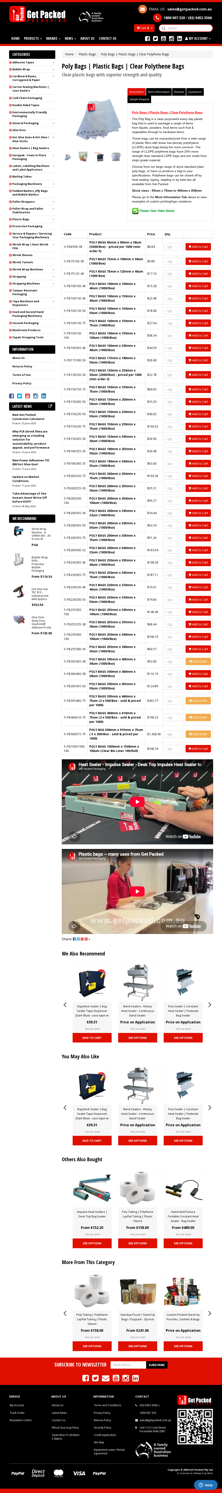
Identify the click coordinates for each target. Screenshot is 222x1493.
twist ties (186, 179)
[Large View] (67, 157)
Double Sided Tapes (25, 105)
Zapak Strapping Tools (28, 337)
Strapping (19, 276)
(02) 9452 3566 (149, 1405)
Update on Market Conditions (25, 479)
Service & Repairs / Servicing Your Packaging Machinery (32, 235)
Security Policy (102, 1427)
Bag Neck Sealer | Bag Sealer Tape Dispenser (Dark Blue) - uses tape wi (92, 1010)
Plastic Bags (20, 219)
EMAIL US (180, 9)
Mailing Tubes (22, 176)
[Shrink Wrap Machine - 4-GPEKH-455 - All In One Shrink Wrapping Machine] (18, 531)
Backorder (199, 661)
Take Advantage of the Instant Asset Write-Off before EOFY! (29, 497)
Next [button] (210, 1004)
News (69, 38)
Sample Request (139, 99)
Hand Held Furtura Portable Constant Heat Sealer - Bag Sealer (183, 1216)
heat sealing (140, 179)
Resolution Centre (21, 1420)
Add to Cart (199, 247)
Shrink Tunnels (22, 262)
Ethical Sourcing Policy (65, 1427)
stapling (166, 179)
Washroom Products (26, 330)
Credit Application (105, 1435)
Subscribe (157, 1365)
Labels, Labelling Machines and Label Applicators (30, 167)
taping (154, 179)
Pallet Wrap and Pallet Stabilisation (27, 210)
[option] (92, 1004)
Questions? (195, 92)
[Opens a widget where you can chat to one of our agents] (206, 1485)
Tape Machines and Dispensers (25, 303)
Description (136, 92)
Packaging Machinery (27, 184)
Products (32, 38)
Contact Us (107, 38)
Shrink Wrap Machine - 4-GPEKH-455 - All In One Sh (41, 534)
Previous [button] (65, 1004)
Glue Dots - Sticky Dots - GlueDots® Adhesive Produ (41, 622)
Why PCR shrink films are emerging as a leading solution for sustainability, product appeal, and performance (30, 439)
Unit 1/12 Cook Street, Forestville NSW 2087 (153, 1429)
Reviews (179, 92)
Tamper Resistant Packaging (24, 292)
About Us (87, 38)
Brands (52, 38)
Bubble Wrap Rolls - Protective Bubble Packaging (40, 564)
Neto (210, 1473)
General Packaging (25, 123)
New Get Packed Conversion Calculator (28, 417)
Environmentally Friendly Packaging (29, 114)
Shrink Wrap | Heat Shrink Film (30, 246)
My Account (17, 1405)
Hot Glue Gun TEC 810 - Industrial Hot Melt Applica (40, 594)
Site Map (99, 1442)
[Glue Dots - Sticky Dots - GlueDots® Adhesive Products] (18, 619)
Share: (67, 939)
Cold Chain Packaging (27, 98)
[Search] (163, 28)
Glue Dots (19, 130)
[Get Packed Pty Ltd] (38, 14)
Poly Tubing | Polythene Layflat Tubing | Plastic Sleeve (137, 1216)
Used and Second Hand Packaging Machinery (28, 313)
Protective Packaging (27, 226)
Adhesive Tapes (23, 62)
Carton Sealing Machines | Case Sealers (30, 88)
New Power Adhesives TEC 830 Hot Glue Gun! (31, 462)
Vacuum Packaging (25, 323)
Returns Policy (22, 366)
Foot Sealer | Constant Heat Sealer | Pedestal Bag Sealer (183, 1010)
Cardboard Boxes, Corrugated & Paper (26, 78)
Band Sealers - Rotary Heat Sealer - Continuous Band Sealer (137, 1010)
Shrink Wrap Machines (27, 269)
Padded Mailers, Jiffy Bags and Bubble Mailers (30, 192)
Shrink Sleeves (22, 255)
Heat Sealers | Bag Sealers (30, 148)
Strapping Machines (26, 283)
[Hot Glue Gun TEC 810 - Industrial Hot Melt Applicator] (18, 591)
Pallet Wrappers (23, 202)
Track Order (17, 1413)
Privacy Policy (21, 383)
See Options (137, 1038)
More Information (159, 92)
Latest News (59, 1413)
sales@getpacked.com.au (155, 1420)
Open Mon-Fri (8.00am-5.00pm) (66, 1436)
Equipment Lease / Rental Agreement (109, 1451)
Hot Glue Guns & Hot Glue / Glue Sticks (30, 139)
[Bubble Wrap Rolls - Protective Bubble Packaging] (18, 559)
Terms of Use (21, 375)
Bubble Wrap (21, 69)
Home (15, 38)
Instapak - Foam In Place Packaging (29, 157)
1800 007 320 (148, 1413)
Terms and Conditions (107, 1405)
